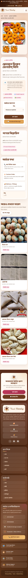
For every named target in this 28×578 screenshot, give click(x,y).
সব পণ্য (6, 16)
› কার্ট (5, 469)
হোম (2, 16)
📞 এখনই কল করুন (14, 537)
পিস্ (14, 106)
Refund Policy (19, 574)
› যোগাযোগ (6, 465)
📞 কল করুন (14, 117)
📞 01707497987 (10, 5)
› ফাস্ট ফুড (6, 494)
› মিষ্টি (5, 486)
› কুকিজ (6, 490)
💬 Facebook (18, 5)
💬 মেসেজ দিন (14, 397)
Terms (14, 574)
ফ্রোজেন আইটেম (13, 16)
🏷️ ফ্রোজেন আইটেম (8, 94)
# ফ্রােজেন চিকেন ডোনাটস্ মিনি (10, 150)
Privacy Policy (8, 574)
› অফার (6, 462)
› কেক (5, 483)
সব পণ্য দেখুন (6, 213)
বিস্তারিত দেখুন (6, 250)
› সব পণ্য (6, 458)
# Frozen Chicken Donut (9, 147)
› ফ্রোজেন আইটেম (8, 498)
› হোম (5, 454)
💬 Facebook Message (14, 122)
